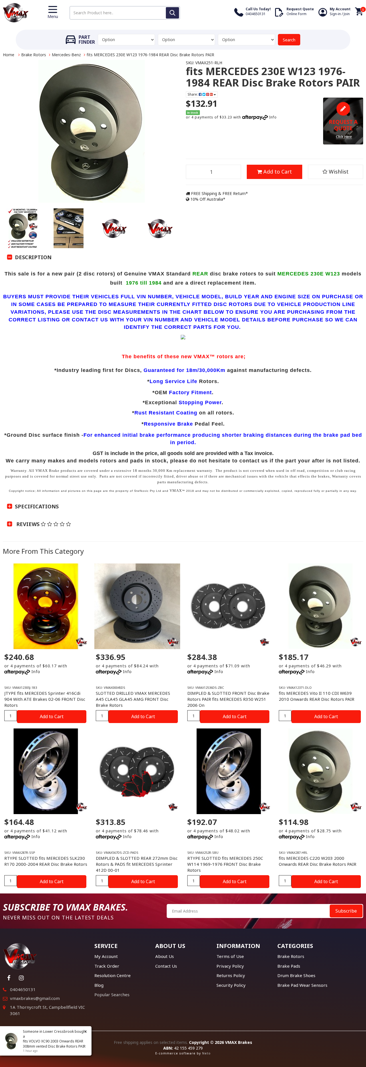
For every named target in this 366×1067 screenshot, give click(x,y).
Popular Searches (112, 994)
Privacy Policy (230, 966)
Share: (193, 94)
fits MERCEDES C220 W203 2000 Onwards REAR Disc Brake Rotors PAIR (317, 861)
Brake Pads (288, 966)
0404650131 (23, 989)
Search (289, 40)
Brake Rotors (33, 54)
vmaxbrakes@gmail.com (35, 998)
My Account (106, 956)
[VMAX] (264, 642)
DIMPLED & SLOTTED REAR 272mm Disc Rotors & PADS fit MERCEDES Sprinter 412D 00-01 (137, 864)
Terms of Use (230, 956)
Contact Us (166, 966)
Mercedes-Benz (66, 54)
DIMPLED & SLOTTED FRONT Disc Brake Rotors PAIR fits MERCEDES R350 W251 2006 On (228, 699)
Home (8, 54)
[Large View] (23, 228)
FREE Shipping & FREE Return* (219, 193)
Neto (206, 1053)
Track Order (106, 966)
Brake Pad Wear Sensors (302, 985)
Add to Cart (277, 171)
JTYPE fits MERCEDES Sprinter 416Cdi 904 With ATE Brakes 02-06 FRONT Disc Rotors (44, 699)
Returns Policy (230, 975)
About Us (164, 956)
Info (273, 117)
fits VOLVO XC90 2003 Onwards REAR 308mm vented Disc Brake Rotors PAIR (54, 1043)
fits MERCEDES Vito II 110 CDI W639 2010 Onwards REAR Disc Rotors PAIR (316, 696)
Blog (99, 985)
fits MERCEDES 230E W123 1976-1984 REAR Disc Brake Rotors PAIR (150, 54)
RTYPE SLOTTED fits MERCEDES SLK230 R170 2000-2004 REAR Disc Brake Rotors (45, 861)
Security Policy (231, 985)
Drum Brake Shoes (296, 975)
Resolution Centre (112, 975)
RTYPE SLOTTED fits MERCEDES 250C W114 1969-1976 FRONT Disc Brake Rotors (225, 864)
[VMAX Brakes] (16, 12)
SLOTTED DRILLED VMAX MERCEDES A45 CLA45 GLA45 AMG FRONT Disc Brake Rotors (133, 699)
